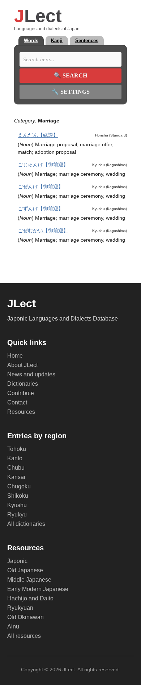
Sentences (86, 40)
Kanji (57, 40)
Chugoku (19, 486)
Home (15, 356)
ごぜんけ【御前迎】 (40, 186)
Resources (21, 412)
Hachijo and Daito (30, 598)
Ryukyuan (20, 608)
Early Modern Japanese (37, 589)
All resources (24, 636)
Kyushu (17, 505)
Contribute (20, 393)
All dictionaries (26, 524)
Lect (38, 16)
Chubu (16, 468)
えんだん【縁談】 (38, 135)
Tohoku (16, 449)
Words (31, 40)
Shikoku (17, 496)
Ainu (13, 626)
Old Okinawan (25, 617)
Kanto (14, 458)
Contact (17, 402)
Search (70, 75)
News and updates (31, 374)
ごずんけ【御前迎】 (40, 208)
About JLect (22, 365)
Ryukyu (17, 514)
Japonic (17, 561)
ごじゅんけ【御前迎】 (43, 164)
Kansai (16, 477)
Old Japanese (25, 570)
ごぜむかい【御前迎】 (43, 230)
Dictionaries (22, 384)
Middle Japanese (29, 580)
